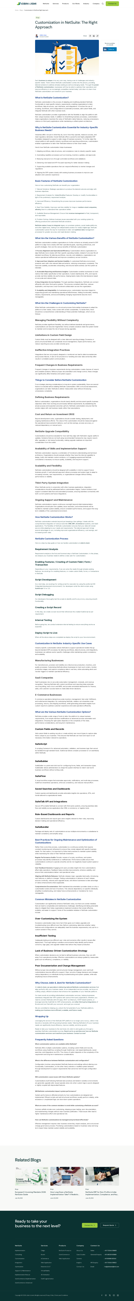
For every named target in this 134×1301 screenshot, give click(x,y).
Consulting (18, 1255)
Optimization (19, 1267)
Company (96, 4)
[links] (102, 1295)
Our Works (76, 4)
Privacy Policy (50, 1295)
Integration (18, 1263)
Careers (79, 1259)
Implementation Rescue (22, 1275)
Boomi (43, 1255)
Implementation (20, 1250)
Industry (86, 4)
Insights (79, 1263)
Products (65, 4)
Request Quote (108, 1225)
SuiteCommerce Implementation (25, 1279)
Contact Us (112, 4)
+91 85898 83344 (110, 1259)
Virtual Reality (45, 1271)
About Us (79, 1250)
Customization (19, 1259)
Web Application (46, 1263)
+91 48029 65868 (110, 1255)
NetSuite (46, 4)
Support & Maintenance (22, 1271)
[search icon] (103, 4)
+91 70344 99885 (111, 1250)
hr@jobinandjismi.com (112, 1267)
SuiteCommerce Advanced (23, 1283)
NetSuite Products (65, 1250)
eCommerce (45, 1259)
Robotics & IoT (46, 1267)
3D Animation (45, 1275)
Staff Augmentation (47, 1279)
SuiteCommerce (64, 1255)
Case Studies (80, 1255)
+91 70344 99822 (110, 1263)
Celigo (43, 1250)
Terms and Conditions (61, 1295)
